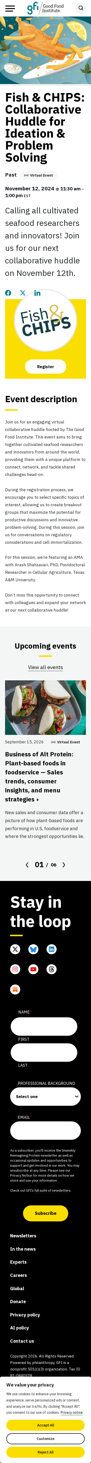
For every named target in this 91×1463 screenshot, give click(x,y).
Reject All (46, 1452)
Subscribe (45, 1213)
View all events (45, 667)
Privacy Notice (21, 1175)
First (23, 1039)
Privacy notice (72, 1412)
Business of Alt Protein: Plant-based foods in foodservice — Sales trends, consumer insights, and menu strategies (39, 776)
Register (45, 366)
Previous (27, 864)
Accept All (45, 1425)
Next (63, 864)
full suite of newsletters (52, 1190)
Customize (45, 1438)
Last (23, 1065)
